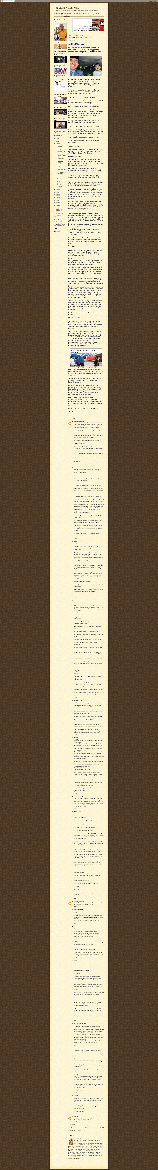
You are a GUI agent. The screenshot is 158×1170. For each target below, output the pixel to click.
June (58, 179)
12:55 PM (75, 597)
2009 (57, 202)
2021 (57, 140)
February (58, 186)
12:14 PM (75, 464)
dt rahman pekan (78, 421)
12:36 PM (75, 538)
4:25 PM (75, 1071)
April (58, 183)
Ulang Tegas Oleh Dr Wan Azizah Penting (62, 167)
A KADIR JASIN (79, 1138)
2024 (57, 136)
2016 (57, 191)
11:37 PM (75, 734)
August (58, 176)
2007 (57, 205)
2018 (57, 144)
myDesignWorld (77, 901)
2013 (57, 195)
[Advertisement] (59, 270)
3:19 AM (75, 808)
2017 (57, 189)
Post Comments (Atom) (79, 1130)
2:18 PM (75, 906)
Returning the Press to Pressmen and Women (61, 154)
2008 (57, 203)
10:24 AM (75, 957)
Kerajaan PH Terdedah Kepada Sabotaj (61, 157)
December (59, 146)
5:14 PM (75, 1020)
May (58, 181)
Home (86, 1127)
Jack (75, 1116)
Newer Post (70, 1127)
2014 (57, 194)
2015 (57, 192)
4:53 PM (75, 1045)
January (58, 187)
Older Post (101, 1127)
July (58, 178)
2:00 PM (75, 898)
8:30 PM (75, 1053)
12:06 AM (75, 793)
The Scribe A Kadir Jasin (66, 7)
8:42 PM (75, 666)
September (59, 175)
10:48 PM (75, 697)
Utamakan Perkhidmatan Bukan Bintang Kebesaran (61, 161)
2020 (57, 141)
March (58, 184)
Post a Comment (72, 1124)
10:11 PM (75, 1121)
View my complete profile (74, 1158)
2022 (57, 138)
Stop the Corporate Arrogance (60, 164)
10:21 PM (75, 938)
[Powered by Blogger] (58, 211)
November (59, 148)
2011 (57, 199)
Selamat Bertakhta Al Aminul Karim (61, 152)
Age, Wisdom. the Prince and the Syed (61, 173)
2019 (57, 143)
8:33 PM (75, 613)
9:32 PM (75, 923)
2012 (57, 197)
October (58, 149)
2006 (57, 207)
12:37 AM (75, 1092)
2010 (57, 200)
